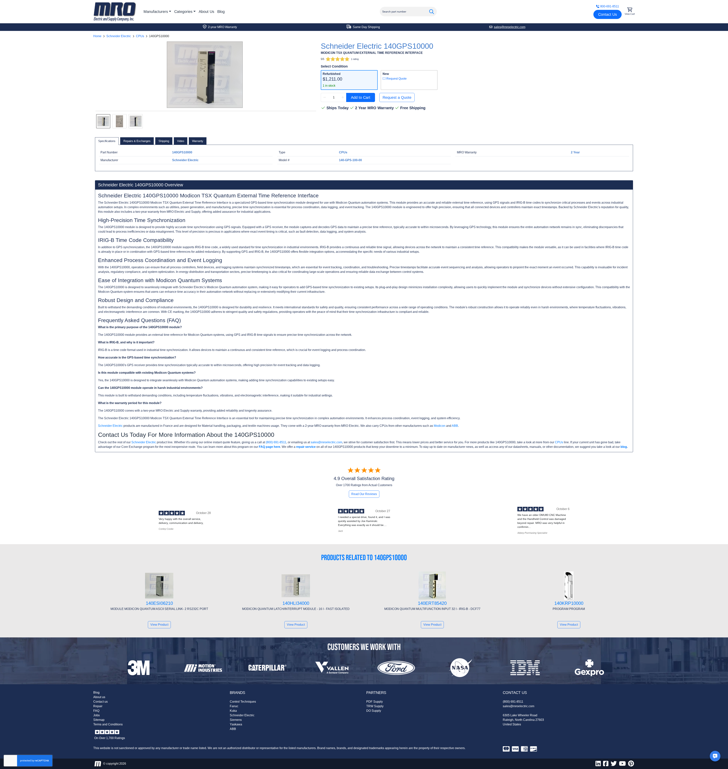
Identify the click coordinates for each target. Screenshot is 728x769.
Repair (97, 706)
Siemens (236, 719)
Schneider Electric (118, 36)
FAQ (96, 710)
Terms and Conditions (108, 724)
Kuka (233, 710)
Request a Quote (397, 97)
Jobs (96, 715)
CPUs (140, 36)
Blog (221, 11)
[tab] (107, 141)
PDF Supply (374, 701)
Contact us (100, 701)
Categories (183, 11)
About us (99, 697)
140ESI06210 (159, 603)
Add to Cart (360, 97)
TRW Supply (375, 706)
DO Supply (373, 710)
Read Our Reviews (364, 494)
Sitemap (98, 719)
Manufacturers (156, 11)
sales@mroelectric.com (326, 442)
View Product (159, 624)
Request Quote (396, 78)
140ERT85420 (432, 603)
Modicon (439, 425)
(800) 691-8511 (276, 442)
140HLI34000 (295, 603)
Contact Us (607, 14)
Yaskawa (236, 724)
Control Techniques (243, 701)
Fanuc (234, 706)
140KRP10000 (568, 603)
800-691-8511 (609, 6)
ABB (455, 425)
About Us (206, 11)
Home (97, 36)
